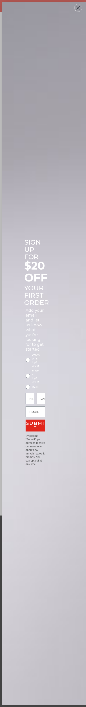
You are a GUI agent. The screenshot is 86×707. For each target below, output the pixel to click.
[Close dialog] (78, 8)
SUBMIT (35, 425)
